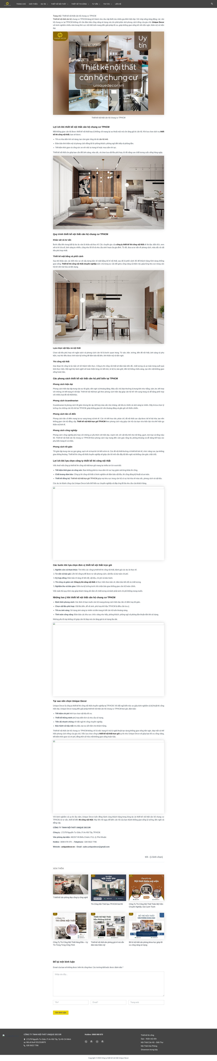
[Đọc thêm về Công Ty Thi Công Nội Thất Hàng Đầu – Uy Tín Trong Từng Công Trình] (70, 926)
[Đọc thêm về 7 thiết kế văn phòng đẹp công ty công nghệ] (70, 884)
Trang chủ (57, 16)
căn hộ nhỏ (103, 139)
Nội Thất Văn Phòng (149, 1046)
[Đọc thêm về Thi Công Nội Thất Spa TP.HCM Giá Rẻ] (108, 888)
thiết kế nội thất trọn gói (109, 734)
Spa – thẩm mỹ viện (149, 1039)
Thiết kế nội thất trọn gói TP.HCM (91, 421)
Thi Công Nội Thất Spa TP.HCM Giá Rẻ (107, 904)
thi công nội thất (86, 820)
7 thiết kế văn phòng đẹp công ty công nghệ (70, 897)
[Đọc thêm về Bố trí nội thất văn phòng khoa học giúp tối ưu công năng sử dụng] (146, 926)
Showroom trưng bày (149, 1050)
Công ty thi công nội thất (84, 582)
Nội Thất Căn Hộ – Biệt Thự (152, 1042)
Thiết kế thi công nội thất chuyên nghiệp (79, 264)
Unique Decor (158, 22)
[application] (47, 4)
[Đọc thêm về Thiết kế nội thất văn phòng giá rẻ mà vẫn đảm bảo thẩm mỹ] (108, 926)
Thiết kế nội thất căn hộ (62, 19)
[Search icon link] (212, 4)
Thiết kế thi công (147, 1035)
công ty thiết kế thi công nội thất (130, 244)
